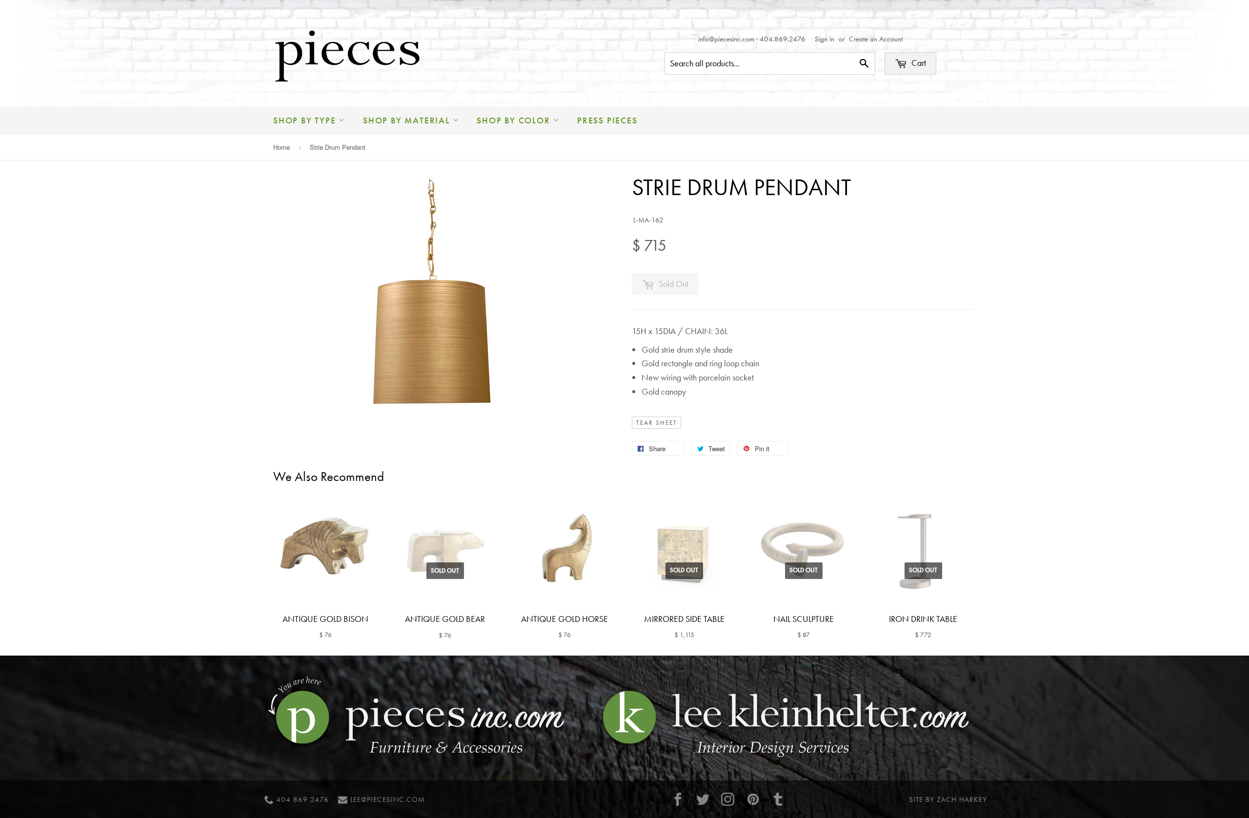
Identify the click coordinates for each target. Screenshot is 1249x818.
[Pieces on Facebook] (677, 799)
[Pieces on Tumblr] (778, 799)
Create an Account (876, 39)
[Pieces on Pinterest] (753, 799)
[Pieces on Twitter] (703, 799)
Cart (917, 62)
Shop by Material (408, 120)
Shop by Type (306, 120)
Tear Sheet (656, 423)
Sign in (824, 39)
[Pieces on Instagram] (728, 799)
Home (281, 147)
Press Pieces (607, 120)
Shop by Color (515, 120)
